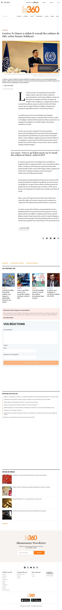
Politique (19, 16)
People (3, 586)
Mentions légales (49, 575)
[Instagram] (37, 567)
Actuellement (5, 16)
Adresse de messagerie (11, 354)
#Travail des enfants (17, 263)
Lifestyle (4, 588)
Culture (46, 16)
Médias (52, 16)
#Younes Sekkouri (32, 263)
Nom (5, 348)
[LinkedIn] (34, 567)
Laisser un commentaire (31, 363)
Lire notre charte (8, 317)
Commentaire (7, 329)
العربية (58, 2)
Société (32, 16)
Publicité (19, 576)
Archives (19, 577)
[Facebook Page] (25, 567)
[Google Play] (36, 600)
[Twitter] (28, 567)
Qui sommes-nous (21, 574)
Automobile (4, 584)
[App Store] (25, 600)
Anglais (51, 2)
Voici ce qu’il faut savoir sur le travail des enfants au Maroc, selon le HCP (34, 153)
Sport (57, 16)
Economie (25, 16)
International (39, 16)
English (44, 2)
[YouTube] (31, 567)
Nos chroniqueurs (6, 589)
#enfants (5, 263)
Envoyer (39, 552)
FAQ (32, 574)
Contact (33, 576)
